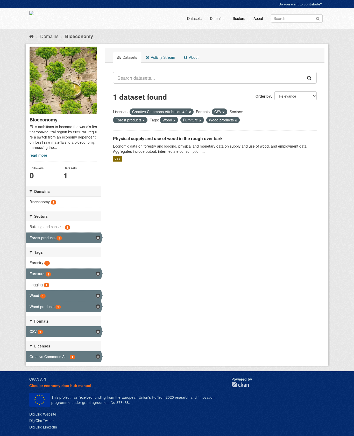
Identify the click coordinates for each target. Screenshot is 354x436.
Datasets (194, 18)
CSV (117, 159)
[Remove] (190, 112)
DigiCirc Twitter (41, 420)
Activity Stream (162, 57)
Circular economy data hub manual (60, 385)
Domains (217, 18)
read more (38, 155)
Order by (263, 96)
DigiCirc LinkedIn (43, 427)
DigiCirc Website (42, 414)
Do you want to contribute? (300, 4)
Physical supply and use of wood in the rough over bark (168, 138)
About (258, 18)
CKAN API (37, 379)
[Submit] (318, 18)
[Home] (31, 36)
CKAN (240, 385)
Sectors (239, 18)
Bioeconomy (79, 36)
